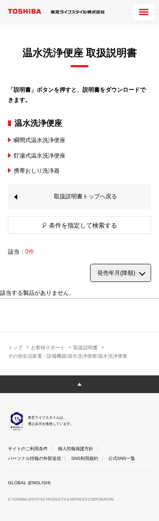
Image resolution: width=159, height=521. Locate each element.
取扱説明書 (85, 347)
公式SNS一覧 (121, 458)
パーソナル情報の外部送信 (34, 458)
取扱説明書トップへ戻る (85, 196)
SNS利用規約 (84, 458)
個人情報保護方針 (75, 448)
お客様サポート (48, 347)
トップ (15, 347)
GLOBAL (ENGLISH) (29, 482)
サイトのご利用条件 (28, 448)
